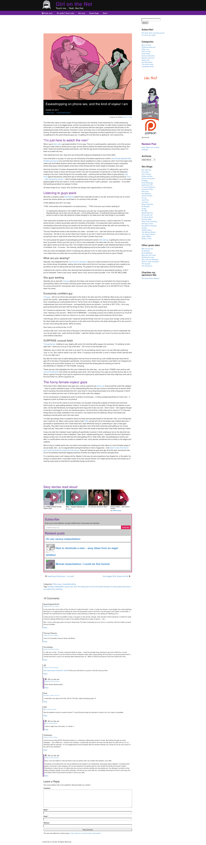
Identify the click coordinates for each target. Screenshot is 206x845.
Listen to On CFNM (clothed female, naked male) (54, 497)
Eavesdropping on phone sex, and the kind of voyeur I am (87, 103)
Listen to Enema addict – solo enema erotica (121, 497)
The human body (147, 64)
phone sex (101, 386)
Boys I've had (146, 45)
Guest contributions (148, 56)
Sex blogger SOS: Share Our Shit (116, 576)
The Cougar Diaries (148, 234)
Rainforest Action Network (150, 278)
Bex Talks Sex (146, 170)
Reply (45, 627)
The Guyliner (146, 264)
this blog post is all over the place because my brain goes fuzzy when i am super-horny (87, 587)
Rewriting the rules (148, 257)
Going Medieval (147, 253)
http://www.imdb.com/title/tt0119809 (55, 670)
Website (46, 823)
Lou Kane (145, 202)
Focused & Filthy (147, 189)
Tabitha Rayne (116, 510)
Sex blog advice (147, 62)
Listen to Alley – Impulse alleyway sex (76, 497)
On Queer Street (147, 217)
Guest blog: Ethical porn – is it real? (60, 576)
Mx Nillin (144, 211)
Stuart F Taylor (127, 117)
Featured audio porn (149, 47)
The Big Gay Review (148, 232)
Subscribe (125, 527)
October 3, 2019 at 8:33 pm (52, 757)
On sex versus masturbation (63, 539)
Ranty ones (145, 60)
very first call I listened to (78, 261)
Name (45, 810)
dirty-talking (103, 240)
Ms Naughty (146, 206)
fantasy (50, 586)
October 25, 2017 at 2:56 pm (50, 635)
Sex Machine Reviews (149, 226)
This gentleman (49, 344)
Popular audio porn (148, 58)
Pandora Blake (147, 219)
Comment (46, 788)
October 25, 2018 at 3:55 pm (50, 667)
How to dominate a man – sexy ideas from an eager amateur (82, 551)
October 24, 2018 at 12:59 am (51, 649)
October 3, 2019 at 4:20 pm (50, 737)
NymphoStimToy (147, 213)
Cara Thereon (146, 174)
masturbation (59, 586)
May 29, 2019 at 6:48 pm (49, 709)
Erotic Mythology (147, 183)
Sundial (144, 228)
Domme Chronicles (148, 178)
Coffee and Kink (147, 176)
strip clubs (57, 144)
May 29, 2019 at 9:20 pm (51, 723)
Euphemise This (147, 185)
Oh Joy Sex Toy (147, 215)
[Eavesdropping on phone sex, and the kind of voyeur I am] (87, 66)
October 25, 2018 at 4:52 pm (52, 681)
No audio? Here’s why (65, 13)
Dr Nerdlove (146, 251)
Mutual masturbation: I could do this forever (82, 564)
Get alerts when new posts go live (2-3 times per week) (153, 34)
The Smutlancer (147, 266)
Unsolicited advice (64, 112)
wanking (59, 589)
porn (75, 586)
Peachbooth (69, 196)
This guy (46, 297)
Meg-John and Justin (149, 255)
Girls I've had (146, 51)
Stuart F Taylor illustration (150, 261)
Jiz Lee (144, 198)
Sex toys (81, 13)
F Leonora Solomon (148, 187)
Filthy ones (50, 112)
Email (45, 816)
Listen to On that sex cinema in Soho (99, 497)
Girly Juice (145, 191)
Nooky (70, 509)
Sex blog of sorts (147, 223)
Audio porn (48, 13)
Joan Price (145, 200)
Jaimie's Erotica (147, 196)
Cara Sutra (145, 172)
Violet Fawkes (146, 236)
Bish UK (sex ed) (147, 249)
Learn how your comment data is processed (85, 833)
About (105, 13)
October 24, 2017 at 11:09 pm (51, 606)
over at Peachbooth (50, 372)
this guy (66, 281)
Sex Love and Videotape (150, 259)
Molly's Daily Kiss (147, 204)
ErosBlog (145, 180)
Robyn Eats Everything (149, 221)
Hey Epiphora (146, 193)
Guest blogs (94, 13)
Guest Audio (146, 53)
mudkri (144, 208)
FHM (86, 421)
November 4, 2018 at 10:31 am (51, 695)
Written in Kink (146, 238)
